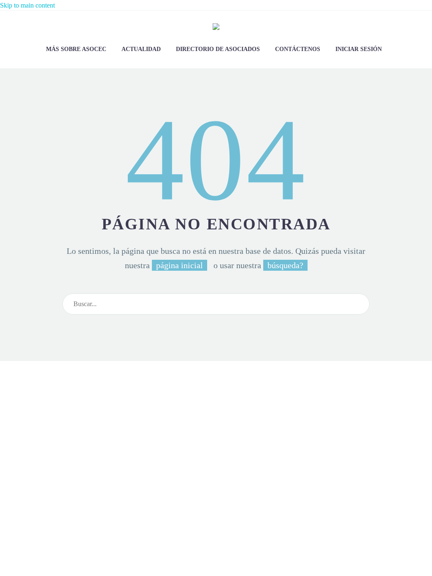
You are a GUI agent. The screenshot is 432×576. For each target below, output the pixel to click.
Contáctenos (297, 49)
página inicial (179, 265)
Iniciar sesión (358, 49)
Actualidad (141, 49)
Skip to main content (27, 5)
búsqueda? (285, 265)
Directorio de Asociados (218, 49)
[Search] (359, 304)
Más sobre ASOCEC (76, 49)
